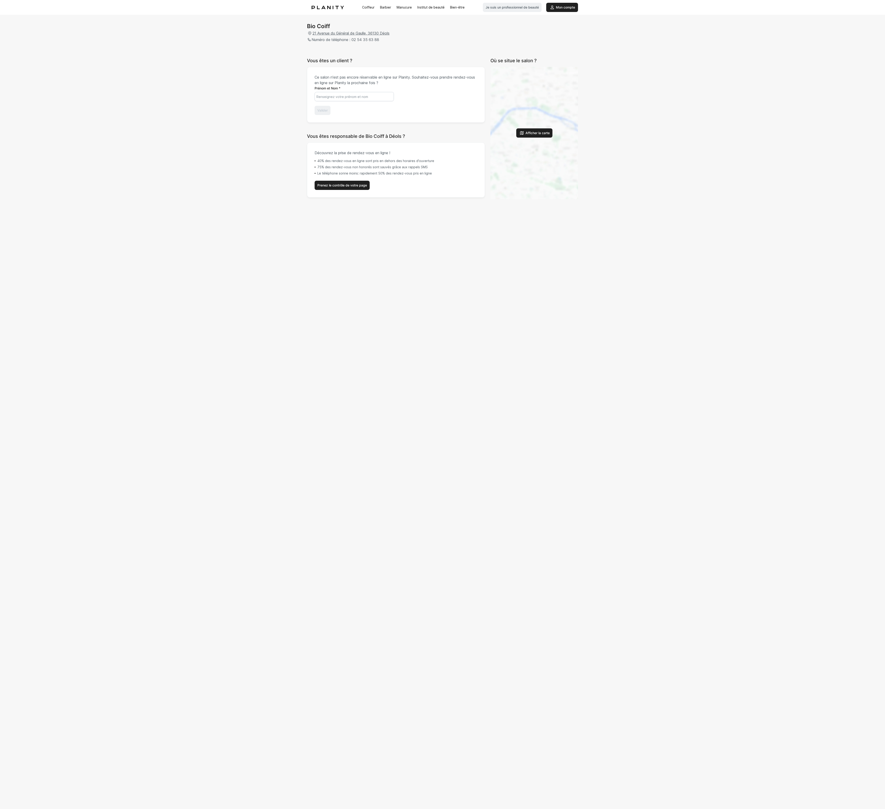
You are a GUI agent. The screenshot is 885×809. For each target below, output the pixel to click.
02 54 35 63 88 (365, 39)
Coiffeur (368, 7)
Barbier (385, 7)
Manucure (404, 7)
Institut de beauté (431, 7)
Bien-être (457, 7)
